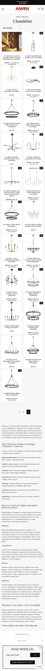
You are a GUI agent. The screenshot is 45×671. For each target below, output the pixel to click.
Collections (24, 17)
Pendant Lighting (8, 625)
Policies (22, 640)
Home (18, 17)
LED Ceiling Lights (31, 625)
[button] (35, 655)
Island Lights (19, 625)
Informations (22, 634)
